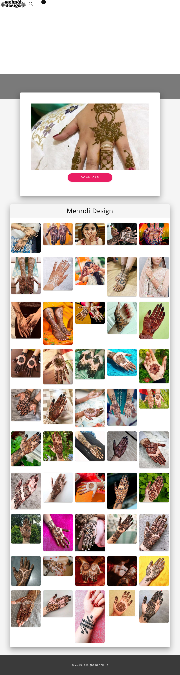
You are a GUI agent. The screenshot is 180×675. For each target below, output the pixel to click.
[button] (31, 4)
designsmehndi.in (96, 664)
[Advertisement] (90, 41)
